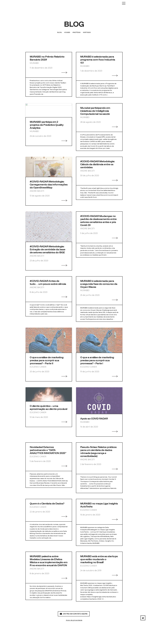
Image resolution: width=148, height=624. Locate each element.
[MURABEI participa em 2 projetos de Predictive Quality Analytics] (48, 113)
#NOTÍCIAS (76, 32)
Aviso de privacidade (74, 620)
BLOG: (59, 32)
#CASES (67, 32)
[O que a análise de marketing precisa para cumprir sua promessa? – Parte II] (48, 342)
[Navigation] (124, 3)
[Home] (143, 618)
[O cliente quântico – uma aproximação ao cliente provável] (48, 397)
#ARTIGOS (87, 32)
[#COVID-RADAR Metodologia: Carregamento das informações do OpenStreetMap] (48, 169)
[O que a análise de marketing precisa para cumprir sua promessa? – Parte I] (99, 342)
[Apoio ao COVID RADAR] (99, 403)
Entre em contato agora (75, 614)
